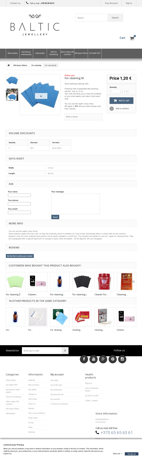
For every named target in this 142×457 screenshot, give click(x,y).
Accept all (132, 453)
